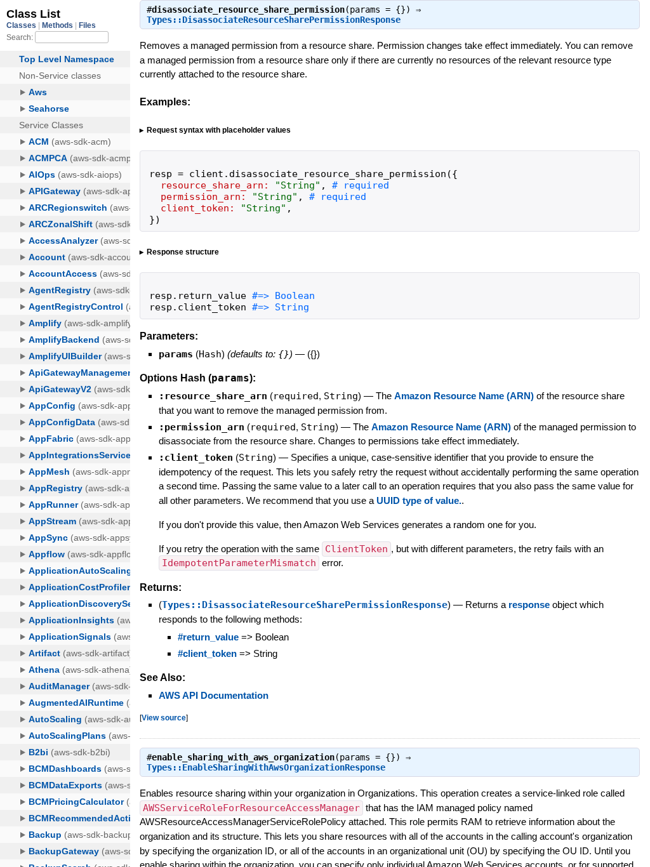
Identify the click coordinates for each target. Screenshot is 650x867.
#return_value (208, 637)
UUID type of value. (418, 500)
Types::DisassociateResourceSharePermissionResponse (274, 20)
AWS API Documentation (214, 695)
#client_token (207, 653)
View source (164, 717)
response (529, 604)
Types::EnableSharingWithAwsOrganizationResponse (266, 767)
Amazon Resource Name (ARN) (464, 395)
